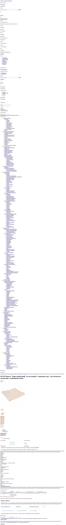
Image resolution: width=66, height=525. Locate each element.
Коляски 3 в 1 (7, 149)
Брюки (8, 335)
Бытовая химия (7, 279)
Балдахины (6, 134)
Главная (1, 373)
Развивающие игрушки (9, 315)
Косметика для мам (8, 273)
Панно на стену (9, 216)
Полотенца (8, 259)
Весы (7, 248)
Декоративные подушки (11, 220)
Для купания (9, 267)
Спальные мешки (8, 138)
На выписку (7, 329)
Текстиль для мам (8, 345)
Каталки (8, 208)
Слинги (8, 348)
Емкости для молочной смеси (12, 302)
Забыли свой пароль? (4, 110)
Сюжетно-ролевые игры (9, 323)
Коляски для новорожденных (10, 147)
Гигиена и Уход (6, 228)
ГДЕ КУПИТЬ (36, 447)
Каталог (4, 373)
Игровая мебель (9, 186)
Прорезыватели (9, 239)
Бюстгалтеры (9, 346)
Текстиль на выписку (8, 338)
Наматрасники (7, 142)
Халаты (8, 258)
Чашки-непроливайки (10, 297)
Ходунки (8, 205)
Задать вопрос (3, 445)
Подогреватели (9, 283)
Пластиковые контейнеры (11, 192)
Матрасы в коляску (10, 163)
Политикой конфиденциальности (8, 492)
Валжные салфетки (10, 237)
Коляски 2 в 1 (7, 148)
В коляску (6, 330)
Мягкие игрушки (8, 314)
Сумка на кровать (10, 219)
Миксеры (8, 288)
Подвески (6, 317)
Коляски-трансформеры (9, 150)
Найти (20, 9)
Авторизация (2, 6)
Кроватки (6, 119)
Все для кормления (7, 280)
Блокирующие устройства (11, 198)
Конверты (5, 328)
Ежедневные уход (8, 233)
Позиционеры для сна (8, 140)
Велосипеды (9, 356)
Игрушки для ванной (8, 322)
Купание (6, 253)
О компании (4, 57)
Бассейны (8, 361)
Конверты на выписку (10, 339)
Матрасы (6, 141)
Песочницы (9, 360)
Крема (8, 277)
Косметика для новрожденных (10, 264)
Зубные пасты (9, 247)
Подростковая (9, 124)
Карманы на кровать (10, 217)
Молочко (8, 278)
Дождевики (9, 161)
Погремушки (7, 318)
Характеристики (7, 486)
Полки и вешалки (10, 184)
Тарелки (8, 293)
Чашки (8, 296)
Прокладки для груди (10, 234)
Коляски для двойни (8, 151)
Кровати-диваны (10, 126)
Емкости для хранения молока (12, 300)
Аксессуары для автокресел (9, 168)
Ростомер (8, 218)
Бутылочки (6, 308)
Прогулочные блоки (8, 155)
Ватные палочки (9, 235)
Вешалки (8, 223)
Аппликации (9, 226)
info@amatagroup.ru (3, 69)
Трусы (8, 350)
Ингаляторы (9, 241)
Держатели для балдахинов (9, 135)
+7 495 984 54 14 (3, 73)
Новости (4, 60)
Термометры (9, 242)
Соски (6, 309)
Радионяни (8, 195)
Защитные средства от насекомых (12, 271)
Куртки (8, 337)
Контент (3, 93)
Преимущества (5, 58)
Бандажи (8, 351)
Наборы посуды (7, 324)
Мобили (6, 316)
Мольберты (9, 209)
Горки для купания (10, 262)
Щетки (8, 244)
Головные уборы (7, 332)
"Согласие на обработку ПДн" (24, 522)
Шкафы (8, 189)
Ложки (8, 294)
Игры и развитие (7, 312)
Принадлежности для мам (9, 311)
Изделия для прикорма (11, 290)
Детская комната (6, 172)
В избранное (26, 445)
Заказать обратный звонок (34, 506)
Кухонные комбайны (10, 286)
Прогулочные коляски (8, 152)
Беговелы (8, 354)
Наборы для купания (10, 263)
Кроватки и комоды (7, 118)
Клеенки (6, 144)
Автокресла (7, 167)
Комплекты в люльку (8, 133)
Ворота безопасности (10, 197)
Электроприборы (8, 210)
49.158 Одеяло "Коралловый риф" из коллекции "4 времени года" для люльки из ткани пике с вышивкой (45, 373)
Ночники (8, 212)
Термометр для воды (10, 260)
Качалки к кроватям (10, 214)
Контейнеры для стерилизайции (12, 305)
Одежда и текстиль (7, 331)
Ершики (8, 306)
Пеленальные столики (10, 177)
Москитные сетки (10, 162)
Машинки (6, 313)
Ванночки (8, 255)
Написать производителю (5, 506)
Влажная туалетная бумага (11, 238)
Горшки (8, 251)
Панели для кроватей (10, 224)
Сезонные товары (7, 352)
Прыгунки (8, 204)
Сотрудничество (5, 59)
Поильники (9, 291)
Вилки (8, 295)
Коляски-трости (7, 153)
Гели (7, 275)
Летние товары (7, 353)
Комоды (6, 130)
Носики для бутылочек (11, 303)
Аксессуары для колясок (9, 156)
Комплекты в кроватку (9, 132)
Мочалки (8, 261)
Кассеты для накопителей (11, 230)
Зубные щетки (9, 246)
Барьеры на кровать (10, 196)
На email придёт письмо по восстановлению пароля (9, 115)
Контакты (4, 64)
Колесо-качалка (9, 122)
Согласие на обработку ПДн (22, 510)
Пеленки (6, 143)
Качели (8, 206)
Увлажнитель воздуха (10, 211)
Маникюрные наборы (10, 249)
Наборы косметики (10, 270)
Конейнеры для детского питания (12, 299)
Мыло (8, 265)
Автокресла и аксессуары (8, 166)
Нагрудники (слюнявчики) (9, 307)
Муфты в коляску (10, 157)
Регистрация (2, 4)
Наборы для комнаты (10, 222)
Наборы (6, 310)
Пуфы (8, 221)
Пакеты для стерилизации (11, 304)
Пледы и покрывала (8, 139)
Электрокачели (9, 181)
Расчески (8, 243)
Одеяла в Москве (24, 373)
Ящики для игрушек (10, 191)
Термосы (8, 292)
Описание (2, 486)
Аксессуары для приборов (11, 232)
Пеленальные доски (10, 179)
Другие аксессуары (10, 165)
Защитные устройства (10, 199)
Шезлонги (8, 180)
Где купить (4, 62)
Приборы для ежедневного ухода (10, 229)
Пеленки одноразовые (10, 250)
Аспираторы (9, 245)
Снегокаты (8, 365)
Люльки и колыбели (8, 129)
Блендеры (8, 287)
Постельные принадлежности (9, 131)
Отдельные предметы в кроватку (10, 145)
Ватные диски (9, 236)
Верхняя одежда (7, 333)
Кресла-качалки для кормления (10, 281)
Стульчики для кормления (11, 175)
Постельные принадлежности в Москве (13, 373)
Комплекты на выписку (11, 340)
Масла (8, 268)
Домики (8, 358)
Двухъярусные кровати (11, 128)
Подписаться (18, 506)
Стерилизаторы (9, 284)
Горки (8, 359)
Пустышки (8, 240)
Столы (8, 183)
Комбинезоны (9, 334)
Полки (8, 225)
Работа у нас (4, 63)
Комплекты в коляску (10, 164)
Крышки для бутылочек (11, 301)
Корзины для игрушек (10, 190)
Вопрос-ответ (4, 61)
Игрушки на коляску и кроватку (10, 327)
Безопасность (7, 193)
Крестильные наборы (8, 342)
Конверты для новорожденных (12, 336)
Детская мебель (7, 173)
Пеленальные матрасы (10, 178)
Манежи (8, 201)
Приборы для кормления (9, 282)
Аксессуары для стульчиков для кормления (14, 176)
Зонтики (8, 160)
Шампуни (8, 266)
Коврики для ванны (10, 254)
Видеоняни (9, 194)
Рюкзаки (8, 349)
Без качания (9, 127)
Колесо (8, 121)
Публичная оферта (34, 510)
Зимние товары (7, 364)
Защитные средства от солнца (12, 272)
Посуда (6, 289)
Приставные (9, 125)
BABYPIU (5, 433)
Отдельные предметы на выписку (13, 341)
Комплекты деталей (10, 215)
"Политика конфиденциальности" (12, 522)
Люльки (6, 154)
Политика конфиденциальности (7, 510)
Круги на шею (9, 257)
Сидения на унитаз (10, 252)
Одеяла (6, 137)
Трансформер (9, 123)
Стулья (8, 185)
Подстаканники (9, 158)
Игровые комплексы (10, 355)
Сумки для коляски (10, 159)
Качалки (8, 207)
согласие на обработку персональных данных (32, 492)
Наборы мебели (9, 182)
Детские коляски (6, 146)
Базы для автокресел (10, 169)
